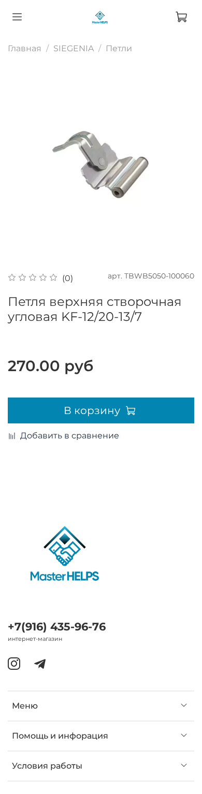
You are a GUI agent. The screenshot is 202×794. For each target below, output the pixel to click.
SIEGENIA (73, 48)
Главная (24, 48)
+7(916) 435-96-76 (57, 626)
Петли (119, 48)
